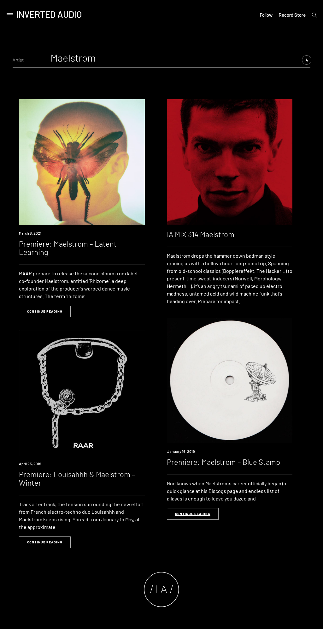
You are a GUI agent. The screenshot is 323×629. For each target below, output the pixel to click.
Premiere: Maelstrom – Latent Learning (68, 247)
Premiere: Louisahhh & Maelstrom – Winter (77, 478)
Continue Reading (44, 311)
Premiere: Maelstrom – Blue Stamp (223, 461)
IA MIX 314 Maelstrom (200, 234)
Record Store (292, 15)
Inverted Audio (49, 14)
